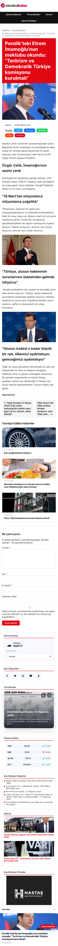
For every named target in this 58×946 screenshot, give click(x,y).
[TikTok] (38, 676)
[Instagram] (23, 676)
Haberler (6, 30)
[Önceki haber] (43, 695)
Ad (4, 574)
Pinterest (19, 135)
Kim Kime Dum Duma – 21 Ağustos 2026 (23, 791)
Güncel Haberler (13, 14)
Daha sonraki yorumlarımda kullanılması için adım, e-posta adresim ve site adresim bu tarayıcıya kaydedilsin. (28, 614)
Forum (49, 14)
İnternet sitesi (9, 596)
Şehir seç (12, 651)
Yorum (6, 547)
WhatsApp (42, 130)
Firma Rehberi (33, 14)
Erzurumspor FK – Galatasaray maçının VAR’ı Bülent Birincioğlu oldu (28, 787)
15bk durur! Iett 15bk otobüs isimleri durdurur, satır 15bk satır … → (45, 408)
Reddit (9, 135)
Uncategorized (18, 30)
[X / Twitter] (15, 676)
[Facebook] (7, 676)
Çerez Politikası (29, 21)
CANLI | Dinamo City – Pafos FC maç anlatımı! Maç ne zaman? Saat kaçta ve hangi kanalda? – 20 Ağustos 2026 (29, 796)
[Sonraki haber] (49, 695)
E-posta (7, 585)
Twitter (18, 130)
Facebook (30, 130)
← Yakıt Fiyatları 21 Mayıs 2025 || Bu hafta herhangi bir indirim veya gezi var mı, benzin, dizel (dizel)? (17, 408)
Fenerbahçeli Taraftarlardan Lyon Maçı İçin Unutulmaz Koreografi (29, 803)
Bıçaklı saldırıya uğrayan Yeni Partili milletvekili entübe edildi (29, 782)
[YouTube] (31, 676)
